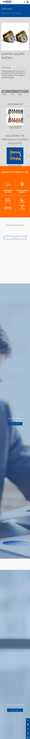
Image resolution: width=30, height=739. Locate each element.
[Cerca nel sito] (27, 720)
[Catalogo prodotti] (27, 729)
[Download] (27, 733)
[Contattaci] (27, 737)
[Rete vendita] (27, 724)
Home (3, 13)
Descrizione (6, 67)
